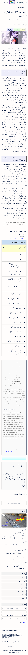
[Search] (7, 2)
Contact (12, 642)
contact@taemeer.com (15, 485)
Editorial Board (17, 641)
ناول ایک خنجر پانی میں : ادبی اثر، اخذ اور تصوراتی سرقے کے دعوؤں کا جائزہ (13, 566)
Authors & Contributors (6, 642)
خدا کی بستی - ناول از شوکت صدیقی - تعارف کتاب (15, 553)
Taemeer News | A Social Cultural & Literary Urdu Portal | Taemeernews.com (16, 651)
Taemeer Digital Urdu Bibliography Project (10, 451)
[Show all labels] (23, 622)
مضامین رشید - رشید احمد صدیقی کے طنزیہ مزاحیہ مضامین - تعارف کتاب (14, 545)
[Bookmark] (2, 2)
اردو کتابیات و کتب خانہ (22, 591)
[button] (3, 515)
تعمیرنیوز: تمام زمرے (22, 581)
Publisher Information (11, 641)
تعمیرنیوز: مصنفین (23, 584)
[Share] (2, 24)
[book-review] (23, 494)
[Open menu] (26, 2)
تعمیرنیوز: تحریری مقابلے (22, 588)
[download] (16, 494)
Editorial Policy (4, 641)
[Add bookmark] (4, 24)
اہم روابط (24, 598)
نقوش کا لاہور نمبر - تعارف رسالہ (18, 559)
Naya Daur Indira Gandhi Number (18, 238)
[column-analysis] (16, 562)
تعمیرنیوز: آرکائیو (23, 594)
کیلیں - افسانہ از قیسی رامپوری (19, 532)
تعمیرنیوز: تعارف (23, 577)
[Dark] (4, 2)
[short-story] (18, 529)
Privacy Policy (16, 642)
